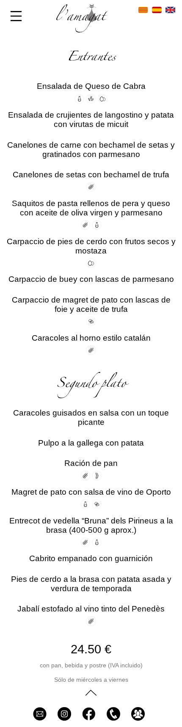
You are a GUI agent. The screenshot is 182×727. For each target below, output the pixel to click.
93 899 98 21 (115, 715)
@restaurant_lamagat (66, 715)
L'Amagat (91, 715)
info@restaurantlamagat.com (42, 715)
